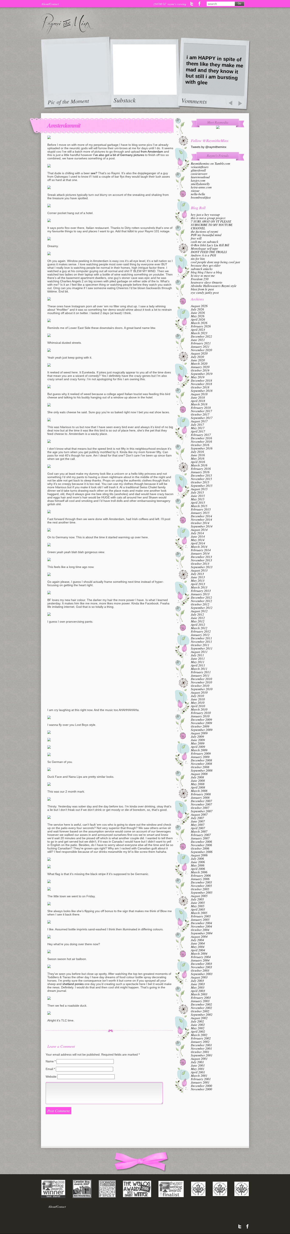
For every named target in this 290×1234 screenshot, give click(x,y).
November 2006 (201, 845)
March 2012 (199, 628)
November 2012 (201, 601)
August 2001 (199, 1058)
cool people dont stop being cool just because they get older (215, 263)
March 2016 (199, 465)
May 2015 (197, 499)
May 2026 (197, 316)
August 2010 (199, 692)
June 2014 (198, 536)
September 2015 (202, 485)
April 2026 (198, 319)
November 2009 (201, 723)
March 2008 (199, 791)
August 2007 (199, 814)
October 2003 (200, 970)
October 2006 (200, 848)
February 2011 (201, 672)
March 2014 (199, 546)
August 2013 (199, 570)
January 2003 (200, 1001)
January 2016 (200, 472)
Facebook (199, 3)
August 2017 (199, 421)
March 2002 (199, 1035)
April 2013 (198, 584)
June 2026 (198, 312)
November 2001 (201, 1048)
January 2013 (200, 594)
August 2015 (199, 489)
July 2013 (197, 574)
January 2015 (200, 513)
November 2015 (201, 479)
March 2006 (199, 872)
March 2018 (199, 404)
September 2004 (202, 933)
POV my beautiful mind (206, 235)
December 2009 (201, 719)
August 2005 (199, 896)
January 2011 (200, 675)
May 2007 (197, 824)
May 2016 (197, 458)
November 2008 (201, 763)
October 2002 (200, 1011)
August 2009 (199, 733)
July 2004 (197, 940)
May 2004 (197, 947)
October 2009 (200, 726)
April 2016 (198, 462)
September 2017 (202, 418)
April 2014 (198, 543)
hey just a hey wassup (205, 214)
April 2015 (198, 502)
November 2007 (201, 804)
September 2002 (202, 1014)
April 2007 (198, 828)
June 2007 (198, 821)
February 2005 (201, 916)
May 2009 (197, 743)
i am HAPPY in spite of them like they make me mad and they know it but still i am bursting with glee (214, 70)
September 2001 (202, 1055)
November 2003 (201, 967)
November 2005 (201, 885)
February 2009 (201, 753)
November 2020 (201, 350)
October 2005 (200, 889)
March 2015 (199, 506)
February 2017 (201, 435)
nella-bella (198, 194)
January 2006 (200, 879)
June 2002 (198, 1025)
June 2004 (198, 943)
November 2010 (201, 682)
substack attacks (202, 269)
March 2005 (199, 913)
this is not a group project (208, 218)
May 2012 (197, 621)
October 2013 (200, 563)
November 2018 (201, 384)
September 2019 (202, 373)
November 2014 (201, 519)
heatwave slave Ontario (206, 282)
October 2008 (200, 767)
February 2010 (201, 713)
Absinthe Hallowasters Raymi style (214, 286)
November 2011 (201, 641)
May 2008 (197, 784)
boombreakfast (201, 197)
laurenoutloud (200, 177)
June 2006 (198, 862)
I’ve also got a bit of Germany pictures (118, 155)
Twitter (192, 3)
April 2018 (198, 401)
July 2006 (197, 858)
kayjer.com (198, 180)
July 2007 (197, 818)
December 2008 (201, 760)
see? (94, 173)
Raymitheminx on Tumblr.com (210, 163)
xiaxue (195, 190)
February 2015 (201, 509)
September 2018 (202, 390)
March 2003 (199, 994)
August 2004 (199, 936)
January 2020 (200, 367)
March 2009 (199, 750)
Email (50, 1069)
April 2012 (198, 624)
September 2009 (202, 730)
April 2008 (198, 787)
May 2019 (197, 377)
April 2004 (198, 950)
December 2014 (201, 516)
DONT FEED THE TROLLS (209, 252)
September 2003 (202, 974)
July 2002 (197, 1021)
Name (51, 1061)
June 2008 (198, 780)
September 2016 (202, 448)
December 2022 (201, 336)
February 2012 (201, 631)
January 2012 (200, 635)
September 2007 (202, 811)
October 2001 (200, 1052)
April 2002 (198, 1031)
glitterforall (198, 170)
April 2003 (198, 991)
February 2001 (201, 1079)
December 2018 (201, 380)
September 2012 (202, 607)
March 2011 (199, 668)
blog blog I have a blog (206, 272)
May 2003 (197, 987)
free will (196, 238)
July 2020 (197, 357)
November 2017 (201, 411)
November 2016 (201, 441)
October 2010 (200, 685)
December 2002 (201, 1004)
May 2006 (197, 865)
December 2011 (201, 638)
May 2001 (197, 1069)
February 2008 (201, 794)
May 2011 (197, 662)
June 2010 (198, 699)
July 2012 (197, 614)
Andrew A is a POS (203, 255)
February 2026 (201, 326)
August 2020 (199, 353)
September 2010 (202, 689)
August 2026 (199, 306)
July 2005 (197, 899)
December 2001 (201, 1045)
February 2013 (201, 590)
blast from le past (202, 289)
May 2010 (197, 702)
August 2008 (199, 774)
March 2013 (199, 587)
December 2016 (201, 438)
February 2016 (201, 468)
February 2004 (201, 957)
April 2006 (198, 869)
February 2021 (201, 343)
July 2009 (197, 736)
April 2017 (198, 431)
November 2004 (201, 926)
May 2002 (197, 1028)
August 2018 (199, 394)
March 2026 (199, 323)
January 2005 (200, 919)
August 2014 (199, 529)
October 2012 (200, 604)
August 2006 (199, 855)
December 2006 (201, 841)
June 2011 (198, 658)
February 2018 (201, 407)
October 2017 (200, 414)
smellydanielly (200, 184)
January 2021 (200, 346)
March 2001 (199, 1075)
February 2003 (201, 997)
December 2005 (201, 882)
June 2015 (198, 496)
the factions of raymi (204, 231)
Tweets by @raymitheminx (208, 147)
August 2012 (199, 611)
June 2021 (198, 340)
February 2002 (201, 1038)
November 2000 (201, 1089)
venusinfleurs (199, 167)
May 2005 (197, 906)
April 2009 (198, 746)
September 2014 (202, 526)
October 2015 (200, 482)
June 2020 (198, 360)
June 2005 (198, 902)
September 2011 (202, 648)
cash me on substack (204, 241)
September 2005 (202, 892)
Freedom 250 (199, 279)
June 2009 (198, 740)
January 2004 (200, 960)
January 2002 (200, 1041)
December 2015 (201, 475)
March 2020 (199, 363)
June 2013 (198, 577)
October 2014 (200, 523)
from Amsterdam (152, 151)
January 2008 (200, 797)
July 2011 (197, 655)
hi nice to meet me (203, 275)
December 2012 (201, 597)
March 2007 (199, 831)
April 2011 (198, 665)
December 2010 (201, 679)
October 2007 (200, 808)
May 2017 (197, 428)
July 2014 (197, 533)
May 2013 (197, 580)
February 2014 (201, 550)
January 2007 (200, 838)
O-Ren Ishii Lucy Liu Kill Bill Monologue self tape (210, 246)
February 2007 (201, 835)
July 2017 (197, 424)
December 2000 (201, 1086)
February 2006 (201, 875)
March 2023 (199, 333)
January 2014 (200, 553)
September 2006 (202, 852)
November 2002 (201, 1008)
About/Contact (50, 4)
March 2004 (199, 953)
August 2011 (199, 652)
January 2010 (200, 716)
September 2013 (202, 567)
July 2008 (197, 777)
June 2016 (198, 455)
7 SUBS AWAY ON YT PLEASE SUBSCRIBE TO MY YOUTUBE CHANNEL (211, 224)
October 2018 (200, 387)
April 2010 (198, 706)
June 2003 (198, 984)
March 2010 (199, 709)
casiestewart (199, 173)
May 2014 (197, 540)
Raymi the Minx (67, 24)
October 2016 (200, 445)
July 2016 (197, 451)
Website (51, 1076)
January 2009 (200, 757)
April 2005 (198, 909)
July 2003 (197, 980)
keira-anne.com (201, 187)
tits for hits (198, 258)
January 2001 (200, 1082)
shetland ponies (73, 984)
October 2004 (200, 930)
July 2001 (197, 1062)
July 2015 (197, 492)
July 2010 (197, 696)
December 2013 (201, 557)
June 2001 (198, 1065)
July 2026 (197, 309)
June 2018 (198, 397)
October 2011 (200, 645)
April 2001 (198, 1072)
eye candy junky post (205, 292)
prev (230, 103)
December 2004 (201, 923)
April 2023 (198, 329)
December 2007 (201, 801)
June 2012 (198, 618)
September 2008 (202, 770)
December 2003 (201, 963)
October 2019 (200, 370)
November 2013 (201, 560)
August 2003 (199, 977)
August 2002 (199, 1018)
